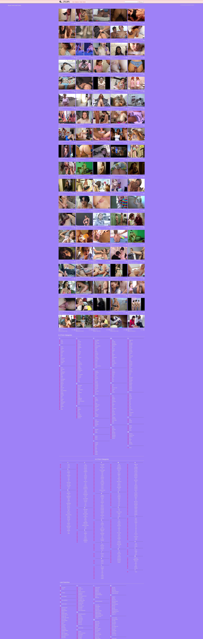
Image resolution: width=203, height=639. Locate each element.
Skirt (130, 375)
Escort (79, 430)
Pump (113, 438)
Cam (78, 356)
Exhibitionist (85, 557)
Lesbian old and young (99, 631)
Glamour (96, 397)
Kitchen (96, 454)
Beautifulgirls (63, 395)
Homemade (97, 425)
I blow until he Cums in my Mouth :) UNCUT (134, 56)
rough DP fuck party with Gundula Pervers (82, 345)
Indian (96, 436)
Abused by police (64, 624)
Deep (79, 407)
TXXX (125, 261)
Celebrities (85, 488)
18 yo (62, 356)
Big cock (62, 400)
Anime (62, 369)
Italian (96, 442)
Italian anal (97, 614)
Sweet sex (113, 630)
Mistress (113, 371)
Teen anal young (115, 635)
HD (95, 418)
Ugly (130, 435)
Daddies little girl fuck (81, 630)
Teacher (130, 413)
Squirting (130, 395)
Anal (61, 366)
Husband (102, 557)
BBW (61, 391)
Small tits (130, 379)
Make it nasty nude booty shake (81, 158)
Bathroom (62, 390)
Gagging (96, 387)
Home (96, 424)
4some (62, 359)
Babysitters (62, 385)
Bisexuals (62, 404)
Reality (113, 444)
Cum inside (80, 621)
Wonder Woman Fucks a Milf (97, 328)
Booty (69, 537)
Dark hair (79, 632)
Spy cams (113, 623)
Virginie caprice (64, 620)
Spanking (130, 388)
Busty (62, 425)
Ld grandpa (97, 624)
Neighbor (113, 389)
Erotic (79, 428)
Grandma (96, 402)
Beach (62, 394)
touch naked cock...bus (114, 328)
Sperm (130, 389)
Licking (96, 469)
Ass (61, 373)
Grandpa (96, 403)
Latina (96, 465)
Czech (79, 398)
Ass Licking (63, 377)
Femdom (102, 488)
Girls (96, 396)
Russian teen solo (115, 609)
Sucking (130, 402)
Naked (113, 386)
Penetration (114, 425)
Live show (96, 634)
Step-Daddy (80, 402)
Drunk (79, 419)
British (62, 417)
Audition (62, 379)
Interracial (102, 565)
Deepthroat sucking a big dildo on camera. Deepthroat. (101, 56)
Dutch (79, 420)
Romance (113, 450)
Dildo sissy (80, 637)
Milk (112, 369)
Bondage (62, 411)
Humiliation (97, 431)
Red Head (114, 446)
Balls (61, 387)
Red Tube (73, 40)
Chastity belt (80, 609)
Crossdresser (80, 386)
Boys (61, 414)
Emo (78, 427)
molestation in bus (61, 294)
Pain (113, 412)
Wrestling (130, 460)
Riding (113, 447)
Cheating (79, 368)
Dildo (79, 410)
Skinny (136, 498)
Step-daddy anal (114, 626)
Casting (79, 362)
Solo (136, 508)
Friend (96, 381)
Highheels (102, 547)
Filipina (96, 368)
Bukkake (68, 547)
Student (130, 401)
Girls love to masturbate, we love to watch (99, 243)
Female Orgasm (97, 362)
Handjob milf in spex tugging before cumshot (82, 192)
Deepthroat (80, 409)
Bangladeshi (63, 388)
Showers (130, 369)
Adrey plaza (64, 625)
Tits (129, 422)
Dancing (79, 403)
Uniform (130, 437)
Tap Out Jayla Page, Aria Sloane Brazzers (65, 141)
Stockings (130, 396)
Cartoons (79, 361)
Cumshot (85, 518)
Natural (113, 387)
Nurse (113, 396)
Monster (113, 376)
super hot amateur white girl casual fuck (117, 192)
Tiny (130, 419)
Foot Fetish (97, 375)
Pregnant (113, 433)
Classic (79, 371)
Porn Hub (108, 23)
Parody (119, 545)
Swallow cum (114, 629)
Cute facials (80, 625)
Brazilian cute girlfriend (114, 56)
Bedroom (62, 397)
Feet (96, 361)
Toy (129, 427)
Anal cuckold (64, 635)
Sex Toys (135, 488)
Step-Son (130, 385)
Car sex (79, 359)
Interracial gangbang (98, 611)
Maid (113, 356)
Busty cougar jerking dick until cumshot (134, 192)
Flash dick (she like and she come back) (65, 277)
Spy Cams (136, 518)
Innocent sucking (98, 609)
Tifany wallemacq (64, 616)
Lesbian (102, 592)
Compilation (80, 379)
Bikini (69, 527)
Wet (130, 454)
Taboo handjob (114, 634)
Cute (78, 396)
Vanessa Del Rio (61, 260)
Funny (102, 508)
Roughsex (114, 453)
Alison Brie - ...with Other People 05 (133, 175)
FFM (96, 366)
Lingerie (96, 470)
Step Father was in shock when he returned (65, 243)
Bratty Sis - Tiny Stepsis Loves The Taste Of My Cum (136, 277)
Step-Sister (131, 372)
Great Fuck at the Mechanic (63, 328)
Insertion (96, 439)
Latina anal (97, 621)
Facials (96, 358)
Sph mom (113, 622)
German (96, 393)
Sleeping (130, 378)
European (79, 431)
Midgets (113, 366)
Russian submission (115, 608)
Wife (130, 457)
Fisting (96, 372)
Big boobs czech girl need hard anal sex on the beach (119, 141)
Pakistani (113, 415)
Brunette (62, 420)
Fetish (96, 365)
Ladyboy (96, 460)
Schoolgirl (131, 359)
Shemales (131, 368)
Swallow (136, 528)
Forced (96, 378)
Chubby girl (80, 611)
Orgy (113, 407)
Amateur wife (64, 632)
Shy (130, 371)
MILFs (113, 368)
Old (119, 527)
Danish (85, 529)
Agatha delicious (64, 627)
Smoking (130, 381)
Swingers (130, 406)
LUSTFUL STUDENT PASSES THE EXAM (82, 311)
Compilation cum (81, 615)
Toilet (130, 423)
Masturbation (114, 361)
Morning (113, 378)
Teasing (136, 539)
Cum (78, 389)
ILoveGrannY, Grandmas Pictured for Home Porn (118, 311)
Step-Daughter (80, 406)
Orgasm (113, 405)
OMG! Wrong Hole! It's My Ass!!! (81, 209)
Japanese (96, 446)
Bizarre (62, 405)
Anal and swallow (64, 637)
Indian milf (97, 608)
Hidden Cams (97, 421)
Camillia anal (80, 605)
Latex (96, 462)
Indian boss (97, 605)
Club (78, 375)
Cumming (79, 392)
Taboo (130, 410)
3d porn (63, 605)
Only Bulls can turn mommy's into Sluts (82, 294)
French (96, 379)
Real (113, 443)
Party (113, 422)
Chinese (79, 369)
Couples (85, 508)
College (79, 378)
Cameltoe (79, 358)
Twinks (130, 432)
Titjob (130, 420)
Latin (96, 463)
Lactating (96, 459)
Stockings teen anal (115, 627)
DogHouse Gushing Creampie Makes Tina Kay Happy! (101, 209)
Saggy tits (113, 613)
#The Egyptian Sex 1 (79, 175)
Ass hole (62, 376)
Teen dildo (113, 637)
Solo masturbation (115, 620)
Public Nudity (114, 436)
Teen (130, 416)
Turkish (130, 430)
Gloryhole (96, 400)
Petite (113, 426)
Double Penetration (81, 417)
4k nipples (63, 609)
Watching (130, 450)
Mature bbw (97, 638)
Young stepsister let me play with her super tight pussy (136, 73)
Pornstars (119, 555)
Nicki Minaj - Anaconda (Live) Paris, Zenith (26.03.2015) (84, 226)
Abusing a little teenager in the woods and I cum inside (67, 175)
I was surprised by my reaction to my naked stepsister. (67, 124)
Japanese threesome (98, 617)
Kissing (96, 452)
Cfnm (79, 365)
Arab (61, 370)
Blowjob (62, 410)
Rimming (119, 573)
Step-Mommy (119, 498)
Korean (96, 455)
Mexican (113, 365)
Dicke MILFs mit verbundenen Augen (98, 107)
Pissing (113, 429)
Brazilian (62, 415)
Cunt (78, 395)
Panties (113, 416)
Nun (119, 519)
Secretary (130, 361)
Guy (95, 409)
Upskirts (130, 438)
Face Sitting (97, 356)
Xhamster (73, 23)
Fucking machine (98, 382)
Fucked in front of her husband (63, 345)
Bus (61, 424)
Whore (130, 456)
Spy (130, 392)
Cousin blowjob (80, 618)
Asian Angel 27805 (96, 39)
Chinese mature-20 (96, 90)
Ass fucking (69, 499)
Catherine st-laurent (81, 608)
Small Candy (95, 294)
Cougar (79, 382)
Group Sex (97, 407)
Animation (62, 367)
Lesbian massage (98, 630)
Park (113, 419)
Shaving (130, 366)
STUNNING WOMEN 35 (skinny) (63, 158)
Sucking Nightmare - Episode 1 (115, 243)
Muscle (113, 382)
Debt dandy (80, 633)
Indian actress (97, 604)
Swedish (130, 405)
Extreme (79, 434)
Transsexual (131, 429)
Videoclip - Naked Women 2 (132, 311)
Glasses (96, 399)
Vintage (130, 443)
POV (113, 432)
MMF (113, 372)
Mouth (113, 381)
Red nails (113, 604)
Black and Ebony (63, 407)
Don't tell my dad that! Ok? (97, 158)
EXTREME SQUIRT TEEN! (80, 124)
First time (96, 371)
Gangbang (97, 389)
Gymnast (96, 410)
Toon (136, 549)
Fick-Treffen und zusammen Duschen (133, 209)
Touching (130, 426)
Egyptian (79, 425)
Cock (79, 376)
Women (136, 583)
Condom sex (80, 381)
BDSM (69, 517)
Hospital (96, 427)
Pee (112, 423)
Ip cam (96, 612)
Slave (130, 376)
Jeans (96, 447)
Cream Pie (79, 385)
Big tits (62, 401)
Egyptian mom (130, 243)
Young (130, 464)
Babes (62, 384)
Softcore (130, 382)
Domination (80, 416)
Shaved (130, 365)
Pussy (113, 439)
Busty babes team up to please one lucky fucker (100, 192)
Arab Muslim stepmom (96, 311)
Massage (113, 358)
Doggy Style (85, 539)
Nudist (113, 393)
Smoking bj (114, 619)
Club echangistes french (82, 612)
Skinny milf (114, 616)
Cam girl (79, 604)
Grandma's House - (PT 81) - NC (98, 124)
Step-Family (97, 359)
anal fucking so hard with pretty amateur (82, 260)
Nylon (113, 397)
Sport (130, 391)
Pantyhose (114, 418)
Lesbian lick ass (97, 628)
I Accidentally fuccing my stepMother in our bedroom (67, 90)
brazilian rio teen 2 (113, 39)
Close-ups (85, 498)
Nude (113, 392)
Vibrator (130, 442)
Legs (96, 466)
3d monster (63, 604)
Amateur (68, 489)
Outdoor (113, 408)
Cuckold (79, 388)
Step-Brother (63, 418)
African (62, 363)
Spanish (130, 386)
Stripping (130, 399)
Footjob (96, 376)
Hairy (96, 414)
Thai (130, 417)
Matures (113, 362)
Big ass (62, 398)
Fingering (96, 369)
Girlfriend (102, 519)
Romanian (119, 576)
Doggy (79, 413)
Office (113, 401)
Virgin (130, 445)
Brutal (62, 421)
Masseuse (114, 359)
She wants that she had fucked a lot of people (65, 192)
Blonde (62, 408)
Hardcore (96, 417)
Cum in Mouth (80, 391)
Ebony (79, 424)
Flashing (102, 498)
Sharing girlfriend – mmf (114, 277)
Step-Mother (114, 379)
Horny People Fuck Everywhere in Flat (64, 39)
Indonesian (97, 438)
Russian (113, 454)
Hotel (96, 430)
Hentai (96, 420)
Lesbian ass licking (98, 627)
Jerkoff (102, 573)
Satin (130, 358)
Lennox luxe (97, 625)
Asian (62, 372)
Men (119, 488)
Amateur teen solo (65, 631)
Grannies (102, 529)
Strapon (130, 398)
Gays (96, 392)
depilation (94, 260)
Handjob (96, 415)
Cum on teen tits (81, 622)
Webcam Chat (136, 576)
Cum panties (80, 624)
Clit (78, 372)
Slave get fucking (115, 617)
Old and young (114, 404)
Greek (96, 406)
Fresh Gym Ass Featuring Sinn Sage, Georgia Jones (84, 90)
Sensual (130, 362)
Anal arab (63, 638)
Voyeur (130, 446)
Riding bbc (114, 605)
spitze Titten (95, 175)
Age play (63, 628)
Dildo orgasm (80, 636)
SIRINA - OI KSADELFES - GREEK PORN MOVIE (118, 158)
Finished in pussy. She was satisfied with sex (134, 260)
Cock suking (80, 614)
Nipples (113, 390)
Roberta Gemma (113, 226)
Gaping (96, 390)
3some (62, 358)
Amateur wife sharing (65, 634)
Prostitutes (114, 435)
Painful (113, 413)
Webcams (131, 453)
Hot (95, 428)
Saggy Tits (131, 356)
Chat (78, 366)
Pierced (113, 428)
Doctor (79, 412)
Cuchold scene (80, 619)
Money (113, 375)
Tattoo (130, 412)
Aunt (61, 380)
